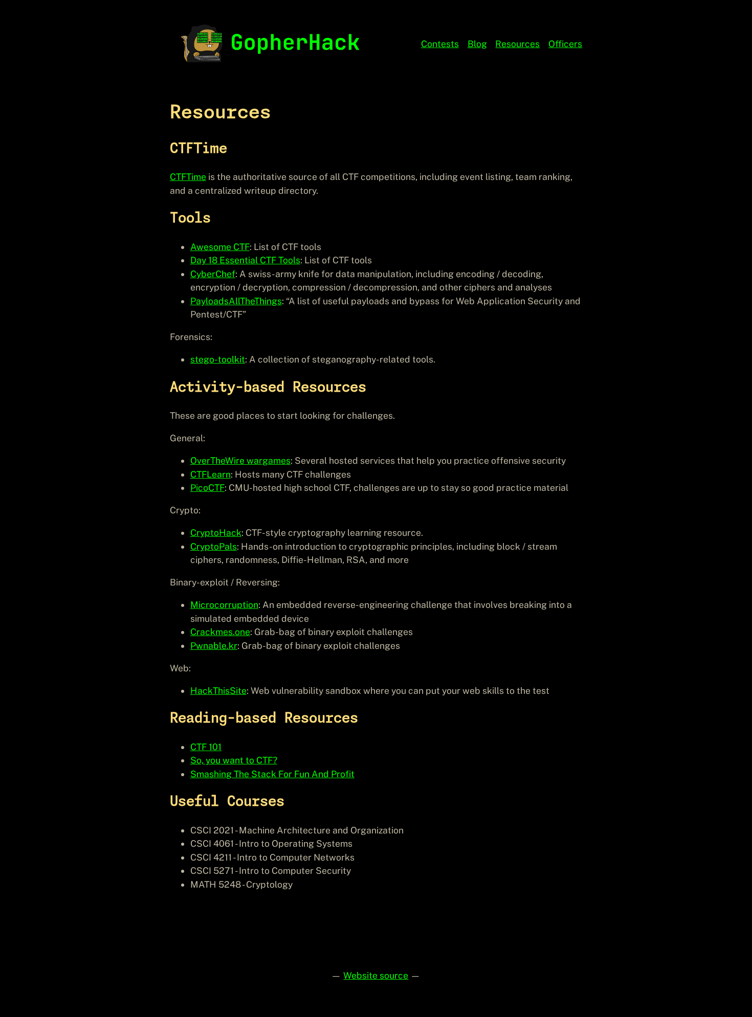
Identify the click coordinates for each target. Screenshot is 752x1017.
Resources (517, 43)
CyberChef (212, 273)
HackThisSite (218, 690)
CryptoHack (215, 532)
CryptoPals (213, 546)
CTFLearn (210, 474)
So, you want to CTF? (233, 760)
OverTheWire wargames (240, 460)
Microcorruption (224, 604)
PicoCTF (207, 487)
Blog (477, 43)
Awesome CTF (220, 246)
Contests (440, 43)
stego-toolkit (217, 359)
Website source (375, 975)
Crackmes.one (220, 631)
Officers (565, 43)
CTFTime (188, 176)
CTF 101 (206, 746)
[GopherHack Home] (269, 41)
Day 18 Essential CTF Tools (245, 260)
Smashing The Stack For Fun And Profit (272, 774)
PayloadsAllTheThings (236, 301)
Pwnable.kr (213, 645)
